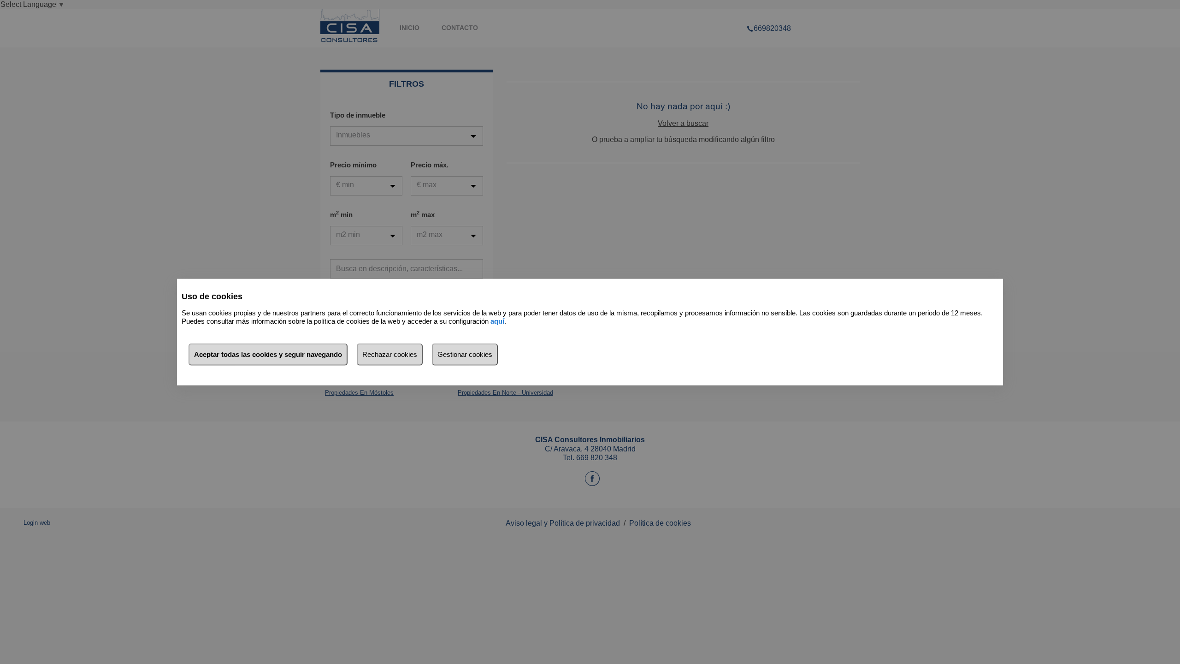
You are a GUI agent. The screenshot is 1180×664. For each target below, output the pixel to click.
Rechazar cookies (389, 354)
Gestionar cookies (464, 354)
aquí (497, 321)
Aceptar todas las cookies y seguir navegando (268, 354)
